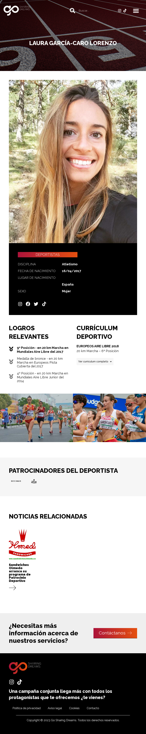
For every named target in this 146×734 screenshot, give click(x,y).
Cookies (74, 708)
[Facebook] (28, 304)
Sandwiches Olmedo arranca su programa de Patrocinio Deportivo (20, 573)
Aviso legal (55, 708)
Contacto (93, 708)
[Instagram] (119, 10)
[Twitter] (36, 304)
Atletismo (70, 264)
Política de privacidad (26, 708)
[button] (136, 10)
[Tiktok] (125, 10)
